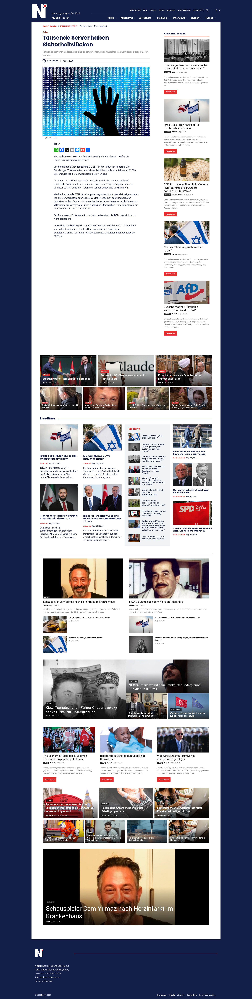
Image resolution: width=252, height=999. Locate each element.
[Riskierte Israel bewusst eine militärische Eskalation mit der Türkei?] (102, 497)
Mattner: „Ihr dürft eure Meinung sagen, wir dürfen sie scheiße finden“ (153, 447)
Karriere (105, 804)
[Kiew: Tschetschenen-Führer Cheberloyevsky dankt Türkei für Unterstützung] (84, 689)
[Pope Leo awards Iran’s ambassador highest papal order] (184, 370)
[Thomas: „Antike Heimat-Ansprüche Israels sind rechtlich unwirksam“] (186, 50)
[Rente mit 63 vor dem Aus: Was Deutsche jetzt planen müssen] (192, 436)
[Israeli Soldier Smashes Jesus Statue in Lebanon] (148, 398)
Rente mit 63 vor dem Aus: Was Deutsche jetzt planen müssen (189, 452)
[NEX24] (45, 60)
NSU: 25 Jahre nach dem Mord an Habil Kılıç (156, 601)
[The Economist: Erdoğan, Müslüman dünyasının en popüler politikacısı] (69, 740)
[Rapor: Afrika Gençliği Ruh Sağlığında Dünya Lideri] (126, 740)
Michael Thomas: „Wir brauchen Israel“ (96, 457)
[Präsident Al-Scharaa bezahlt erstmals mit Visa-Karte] (59, 497)
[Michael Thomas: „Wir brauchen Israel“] (186, 232)
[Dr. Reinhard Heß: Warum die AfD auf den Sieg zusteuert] (134, 513)
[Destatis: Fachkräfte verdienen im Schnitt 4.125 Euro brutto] (63, 831)
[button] (207, 10)
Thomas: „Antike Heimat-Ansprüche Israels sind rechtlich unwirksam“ (185, 67)
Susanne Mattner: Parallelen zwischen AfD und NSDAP (181, 308)
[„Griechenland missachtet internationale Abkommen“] (146, 706)
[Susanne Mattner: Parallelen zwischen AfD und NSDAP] (186, 292)
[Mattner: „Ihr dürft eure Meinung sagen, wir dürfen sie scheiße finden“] (134, 447)
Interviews (133, 681)
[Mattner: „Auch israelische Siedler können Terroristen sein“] (134, 503)
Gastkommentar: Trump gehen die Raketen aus (153, 537)
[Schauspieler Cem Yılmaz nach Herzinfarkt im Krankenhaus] (83, 578)
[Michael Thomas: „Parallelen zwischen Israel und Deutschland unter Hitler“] (134, 481)
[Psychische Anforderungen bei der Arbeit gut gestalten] (126, 803)
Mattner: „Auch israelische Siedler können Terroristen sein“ (153, 502)
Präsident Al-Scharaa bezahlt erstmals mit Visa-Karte (58, 517)
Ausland (167, 132)
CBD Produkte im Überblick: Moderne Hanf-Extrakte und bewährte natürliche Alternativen (186, 188)
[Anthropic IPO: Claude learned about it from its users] (126, 370)
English (46, 375)
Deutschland (179, 458)
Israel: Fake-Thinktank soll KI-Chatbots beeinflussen (182, 126)
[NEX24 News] (39, 11)
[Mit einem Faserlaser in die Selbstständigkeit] (147, 831)
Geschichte (133, 597)
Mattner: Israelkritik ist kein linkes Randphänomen (190, 491)
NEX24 (55, 61)
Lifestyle (167, 194)
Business (104, 371)
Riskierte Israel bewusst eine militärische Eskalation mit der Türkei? (102, 518)
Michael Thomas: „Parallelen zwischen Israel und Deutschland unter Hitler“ (153, 481)
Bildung (49, 800)
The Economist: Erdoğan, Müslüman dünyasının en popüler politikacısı (65, 757)
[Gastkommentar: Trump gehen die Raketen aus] (134, 538)
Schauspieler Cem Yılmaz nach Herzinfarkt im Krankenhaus (79, 601)
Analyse (167, 72)
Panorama (50, 26)
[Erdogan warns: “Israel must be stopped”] (68, 370)
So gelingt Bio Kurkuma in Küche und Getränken (89, 617)
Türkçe (46, 763)
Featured (167, 314)
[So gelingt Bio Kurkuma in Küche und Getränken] (55, 624)
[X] (219, 10)
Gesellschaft (176, 709)
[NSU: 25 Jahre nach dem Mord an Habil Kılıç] (169, 578)
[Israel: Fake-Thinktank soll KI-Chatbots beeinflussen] (186, 110)
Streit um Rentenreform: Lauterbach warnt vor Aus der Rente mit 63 (192, 529)
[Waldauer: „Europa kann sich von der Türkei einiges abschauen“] (188, 706)
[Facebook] (216, 10)
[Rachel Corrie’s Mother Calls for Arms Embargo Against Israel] (191, 398)
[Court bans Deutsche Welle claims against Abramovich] (104, 398)
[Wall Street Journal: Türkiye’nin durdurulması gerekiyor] (183, 740)
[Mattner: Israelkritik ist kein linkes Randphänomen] (134, 492)
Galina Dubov (177, 194)
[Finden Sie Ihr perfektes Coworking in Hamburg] (189, 831)
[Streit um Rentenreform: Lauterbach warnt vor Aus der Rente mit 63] (192, 513)
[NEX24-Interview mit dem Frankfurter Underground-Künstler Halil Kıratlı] (167, 676)
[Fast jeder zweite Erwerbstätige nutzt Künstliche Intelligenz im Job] (181, 803)
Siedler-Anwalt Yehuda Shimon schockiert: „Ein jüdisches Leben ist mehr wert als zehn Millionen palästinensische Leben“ (153, 525)
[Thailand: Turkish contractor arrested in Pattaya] (61, 398)
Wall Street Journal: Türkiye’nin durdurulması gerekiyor (176, 757)
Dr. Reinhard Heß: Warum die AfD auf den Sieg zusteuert (154, 513)
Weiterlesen (170, 92)
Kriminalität (68, 26)
